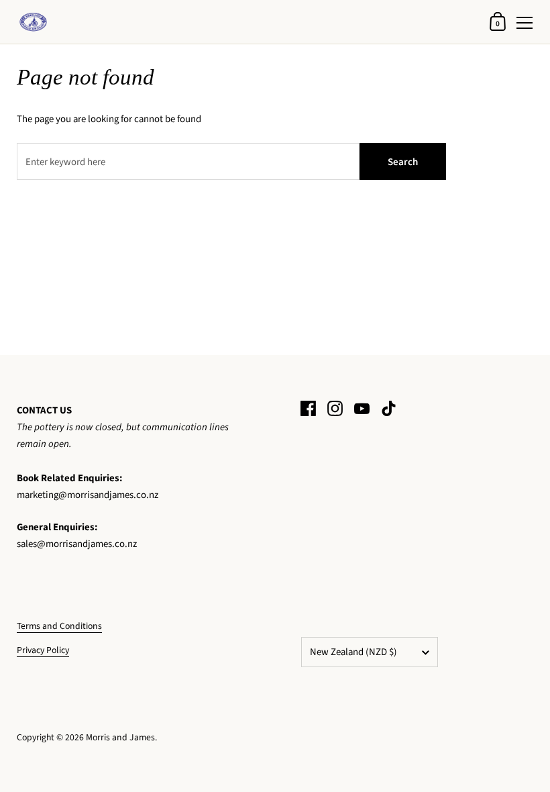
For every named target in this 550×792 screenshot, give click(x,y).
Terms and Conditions (59, 626)
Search (403, 162)
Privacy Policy (43, 650)
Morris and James (120, 737)
